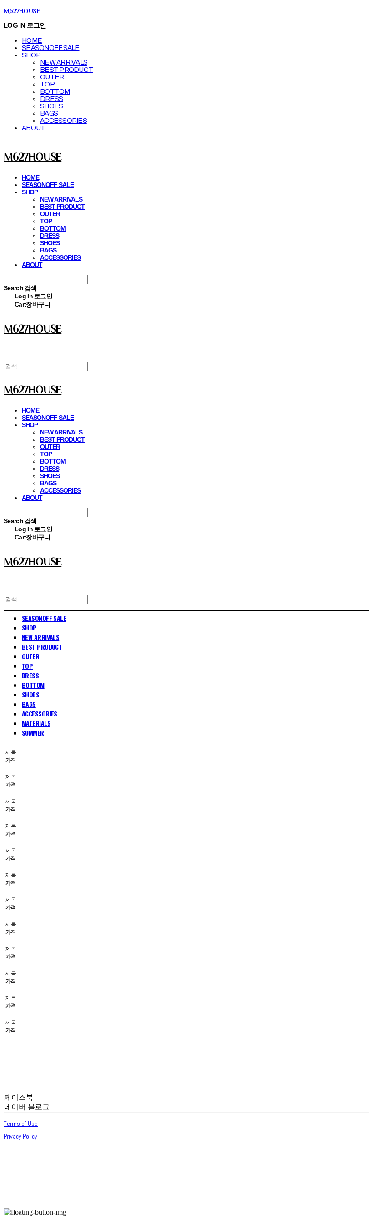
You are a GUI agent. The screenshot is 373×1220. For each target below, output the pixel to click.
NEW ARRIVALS (63, 62)
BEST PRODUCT (66, 69)
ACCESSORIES (63, 120)
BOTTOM (55, 91)
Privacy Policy (20, 1136)
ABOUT (33, 127)
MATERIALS (36, 723)
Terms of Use (21, 1123)
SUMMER (33, 732)
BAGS (49, 113)
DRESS (51, 98)
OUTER (52, 77)
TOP (47, 84)
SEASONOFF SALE (51, 47)
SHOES (51, 106)
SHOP (31, 55)
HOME (32, 40)
